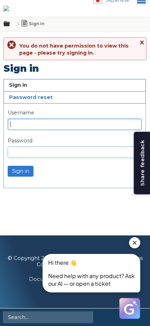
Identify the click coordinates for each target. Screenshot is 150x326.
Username (21, 113)
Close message (141, 43)
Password (20, 141)
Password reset (31, 97)
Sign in (18, 85)
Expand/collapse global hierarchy (11, 24)
